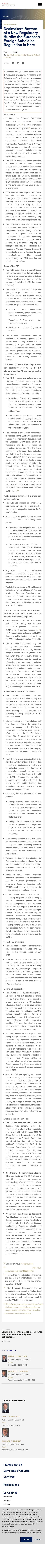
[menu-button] (39, 4)
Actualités (6, 1500)
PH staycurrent (27, 1263)
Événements (7, 1497)
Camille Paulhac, (13, 55)
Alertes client (10, 24)
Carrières (6, 1504)
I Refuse (37, 1539)
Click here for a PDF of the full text (17, 1313)
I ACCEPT (26, 1539)
